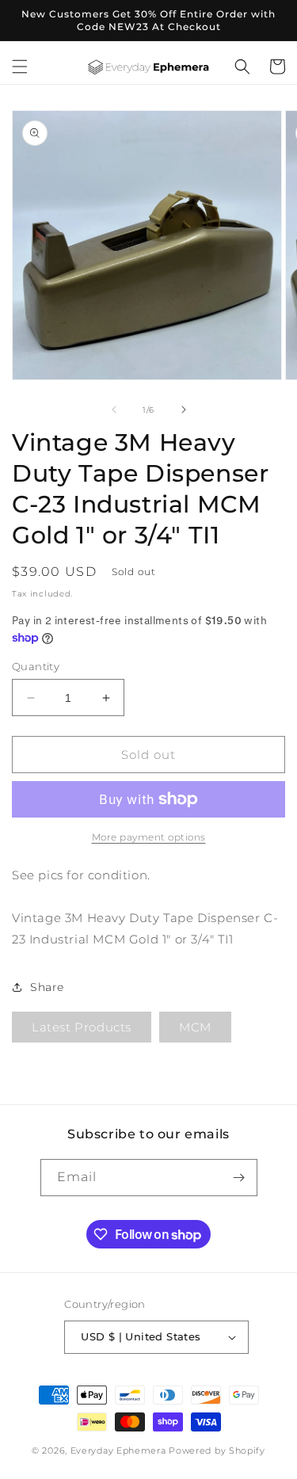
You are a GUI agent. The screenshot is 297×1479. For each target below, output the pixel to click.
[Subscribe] (239, 1177)
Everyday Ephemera (118, 1450)
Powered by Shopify (217, 1450)
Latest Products (81, 1027)
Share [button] (47, 987)
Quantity (35, 666)
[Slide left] (114, 409)
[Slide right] (183, 409)
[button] (19, 66)
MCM (195, 1027)
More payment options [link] (149, 837)
